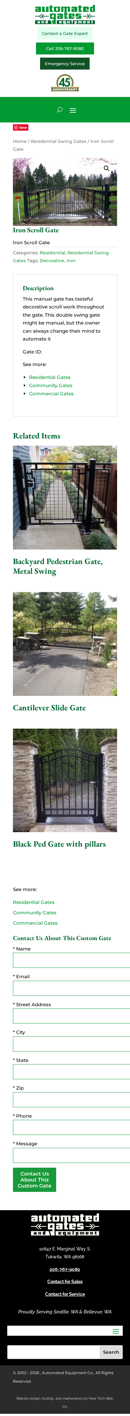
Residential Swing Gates (58, 141)
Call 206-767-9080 (65, 48)
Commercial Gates (51, 394)
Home (20, 141)
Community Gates (51, 385)
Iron (71, 260)
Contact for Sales (65, 1281)
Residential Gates (50, 377)
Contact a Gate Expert (65, 33)
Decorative (52, 260)
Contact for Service (65, 1294)
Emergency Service (65, 63)
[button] (106, 168)
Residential (52, 253)
